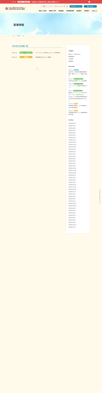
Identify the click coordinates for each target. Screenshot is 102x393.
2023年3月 (71, 198)
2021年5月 (71, 222)
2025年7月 (71, 154)
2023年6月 (71, 194)
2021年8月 (71, 217)
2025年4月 (71, 158)
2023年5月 (71, 196)
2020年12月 (72, 224)
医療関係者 (71, 56)
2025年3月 (71, 161)
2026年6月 (71, 128)
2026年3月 (71, 135)
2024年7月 (71, 177)
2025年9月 (71, 149)
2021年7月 (71, 220)
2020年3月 (71, 227)
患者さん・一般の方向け (24, 2)
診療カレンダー (77, 6)
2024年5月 (71, 182)
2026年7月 (71, 125)
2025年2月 (71, 163)
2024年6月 (71, 180)
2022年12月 (72, 203)
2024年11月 (72, 170)
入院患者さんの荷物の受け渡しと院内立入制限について (45, 2)
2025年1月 (71, 165)
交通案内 (91, 6)
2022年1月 (71, 215)
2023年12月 (72, 184)
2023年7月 (71, 191)
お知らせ (94, 11)
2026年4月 (71, 133)
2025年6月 (71, 156)
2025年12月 (72, 142)
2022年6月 (71, 208)
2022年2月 (71, 213)
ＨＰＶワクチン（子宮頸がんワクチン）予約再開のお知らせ (49, 52)
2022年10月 (72, 206)
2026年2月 (71, 137)
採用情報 (26, 57)
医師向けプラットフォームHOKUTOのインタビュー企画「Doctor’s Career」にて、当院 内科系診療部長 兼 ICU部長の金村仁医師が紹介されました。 (78, 96)
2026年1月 (71, 140)
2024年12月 (72, 168)
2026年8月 (71, 123)
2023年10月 (72, 189)
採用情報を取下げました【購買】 (43, 57)
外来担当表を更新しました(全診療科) (78, 81)
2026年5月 (71, 130)
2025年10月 (72, 147)
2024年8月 (71, 175)
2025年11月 (72, 144)
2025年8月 (71, 151)
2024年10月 (72, 173)
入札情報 (71, 59)
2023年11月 (72, 187)
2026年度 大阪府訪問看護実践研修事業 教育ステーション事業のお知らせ (78, 74)
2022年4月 (71, 210)
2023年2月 (71, 201)
